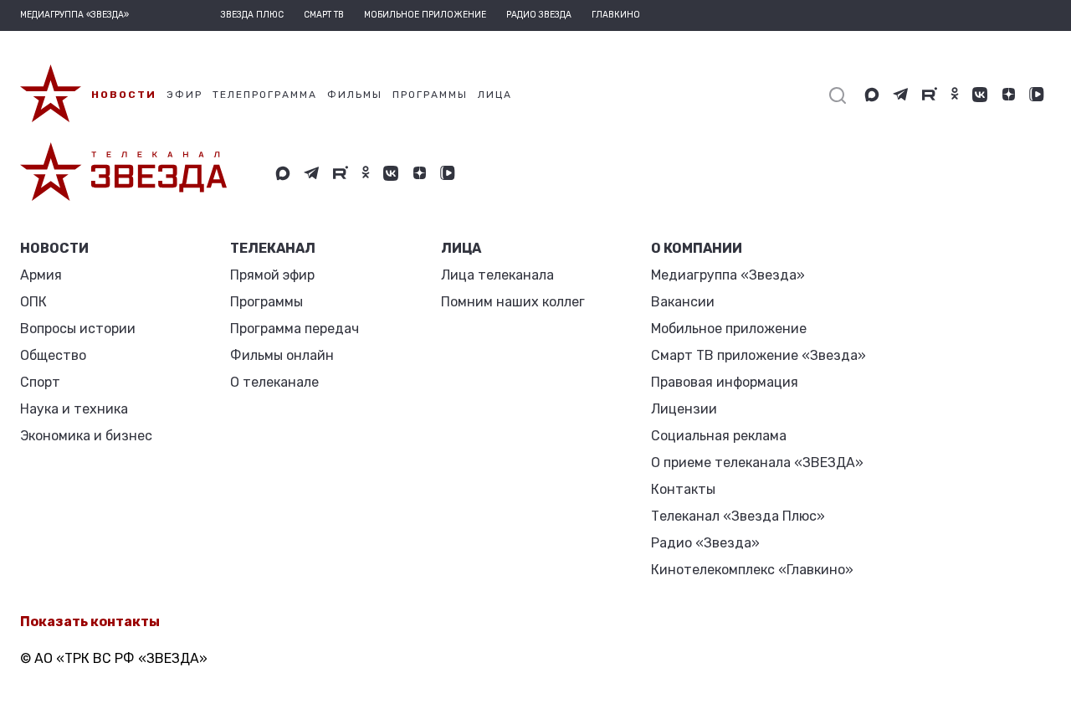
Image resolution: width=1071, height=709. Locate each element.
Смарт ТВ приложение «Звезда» (758, 355)
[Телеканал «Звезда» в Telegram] (901, 94)
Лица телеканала (497, 275)
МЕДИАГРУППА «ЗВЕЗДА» (74, 15)
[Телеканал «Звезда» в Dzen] (1008, 94)
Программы (266, 302)
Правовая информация (724, 382)
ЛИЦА (461, 248)
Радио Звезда (538, 15)
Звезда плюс (252, 15)
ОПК (33, 302)
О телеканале (274, 382)
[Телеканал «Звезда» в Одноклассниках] (955, 94)
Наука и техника (74, 409)
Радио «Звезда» (705, 543)
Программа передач (294, 329)
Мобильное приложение (425, 15)
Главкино (616, 15)
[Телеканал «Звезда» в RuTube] (929, 94)
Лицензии (684, 409)
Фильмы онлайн (282, 355)
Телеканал (272, 248)
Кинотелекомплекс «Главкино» (752, 570)
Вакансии (683, 302)
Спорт (40, 382)
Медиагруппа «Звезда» (728, 275)
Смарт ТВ (324, 15)
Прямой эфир (272, 275)
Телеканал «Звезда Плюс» (738, 516)
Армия (41, 275)
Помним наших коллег (513, 302)
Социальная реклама (719, 436)
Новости (54, 248)
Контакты (683, 489)
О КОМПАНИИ (696, 248)
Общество (53, 355)
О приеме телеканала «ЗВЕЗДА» (757, 462)
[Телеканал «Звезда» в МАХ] (871, 94)
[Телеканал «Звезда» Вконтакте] (979, 94)
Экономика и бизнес (86, 436)
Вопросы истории (78, 329)
